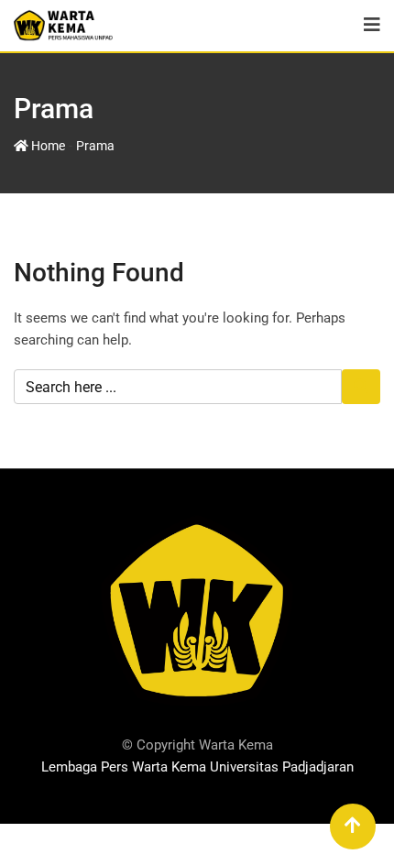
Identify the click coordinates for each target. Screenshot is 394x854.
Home (46, 145)
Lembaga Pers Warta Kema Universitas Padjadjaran (197, 767)
